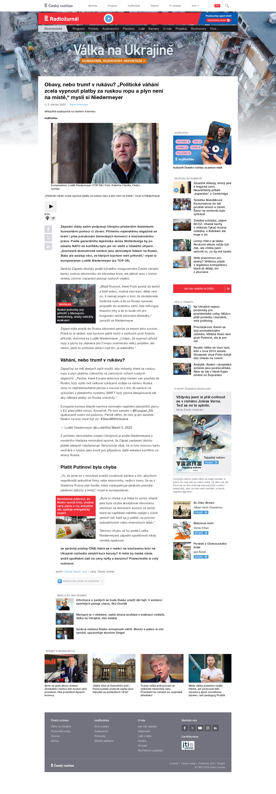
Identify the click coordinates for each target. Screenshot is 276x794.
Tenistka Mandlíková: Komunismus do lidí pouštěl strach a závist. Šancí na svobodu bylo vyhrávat (210, 207)
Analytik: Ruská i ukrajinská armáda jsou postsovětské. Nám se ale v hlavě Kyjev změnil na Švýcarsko (212, 370)
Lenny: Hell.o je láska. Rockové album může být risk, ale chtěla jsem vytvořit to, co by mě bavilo (212, 246)
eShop (55, 740)
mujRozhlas (134, 5)
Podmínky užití (206, 763)
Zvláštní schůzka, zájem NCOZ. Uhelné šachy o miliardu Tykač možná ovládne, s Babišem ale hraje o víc (210, 227)
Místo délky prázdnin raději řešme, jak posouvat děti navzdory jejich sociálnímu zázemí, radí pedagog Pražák (207, 690)
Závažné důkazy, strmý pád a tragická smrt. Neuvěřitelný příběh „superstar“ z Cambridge (212, 188)
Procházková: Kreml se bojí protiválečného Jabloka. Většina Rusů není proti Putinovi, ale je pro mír (212, 334)
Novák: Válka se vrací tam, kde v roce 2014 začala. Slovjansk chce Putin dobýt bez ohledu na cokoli (212, 353)
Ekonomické (53, 28)
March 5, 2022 (122, 427)
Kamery (154, 28)
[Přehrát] (51, 206)
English (221, 763)
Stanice (155, 5)
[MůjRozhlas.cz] (51, 118)
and (84, 571)
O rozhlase (175, 5)
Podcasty (100, 736)
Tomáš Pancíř (72, 571)
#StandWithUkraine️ (114, 419)
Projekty (181, 28)
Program (112, 5)
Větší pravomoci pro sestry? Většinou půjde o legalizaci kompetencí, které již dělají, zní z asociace (210, 265)
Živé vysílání (182, 153)
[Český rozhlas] (59, 6)
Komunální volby (61, 731)
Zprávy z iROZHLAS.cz (60, 651)
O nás (167, 28)
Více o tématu (183, 302)
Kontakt (142, 745)
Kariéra (142, 740)
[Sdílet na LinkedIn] (48, 246)
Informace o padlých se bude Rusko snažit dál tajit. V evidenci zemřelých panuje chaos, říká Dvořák (119, 601)
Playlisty (129, 28)
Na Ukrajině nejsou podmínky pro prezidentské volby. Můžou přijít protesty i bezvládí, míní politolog (212, 313)
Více (214, 28)
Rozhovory (198, 28)
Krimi (196, 141)
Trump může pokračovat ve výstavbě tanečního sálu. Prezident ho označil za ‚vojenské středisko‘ (161, 690)
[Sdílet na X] (48, 237)
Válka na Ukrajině (61, 726)
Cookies (173, 763)
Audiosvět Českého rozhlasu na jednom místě (197, 167)
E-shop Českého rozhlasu (192, 388)
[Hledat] (227, 6)
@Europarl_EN (143, 410)
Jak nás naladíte (147, 726)
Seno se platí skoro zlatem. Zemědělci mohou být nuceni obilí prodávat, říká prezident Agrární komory (66, 690)
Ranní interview (79, 104)
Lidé (142, 28)
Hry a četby (182, 141)
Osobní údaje (188, 763)
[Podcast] (47, 218)
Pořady (93, 28)
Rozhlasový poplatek (150, 750)
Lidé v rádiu (145, 736)
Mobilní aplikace (104, 740)
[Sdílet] (53, 218)
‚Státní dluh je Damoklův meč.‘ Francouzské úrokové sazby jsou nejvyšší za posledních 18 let (113, 689)
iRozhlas (92, 5)
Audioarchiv (110, 28)
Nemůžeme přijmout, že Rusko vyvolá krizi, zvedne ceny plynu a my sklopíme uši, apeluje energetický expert (75, 506)
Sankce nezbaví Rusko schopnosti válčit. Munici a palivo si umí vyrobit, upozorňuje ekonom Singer (120, 630)
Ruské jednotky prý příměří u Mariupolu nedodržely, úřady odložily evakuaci (75, 315)
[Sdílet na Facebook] (48, 229)
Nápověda (144, 731)
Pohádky (180, 147)
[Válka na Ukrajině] (138, 54)
